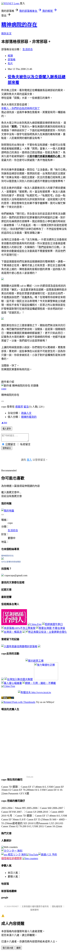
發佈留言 (7, 448)
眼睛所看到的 (29, 417)
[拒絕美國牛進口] (52, 624)
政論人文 (26, 413)
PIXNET (15, 906)
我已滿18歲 (8, 948)
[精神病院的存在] (2, 558)
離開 (18, 948)
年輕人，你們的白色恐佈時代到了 (20, 108)
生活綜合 (27, 49)
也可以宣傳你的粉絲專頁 (11, 562)
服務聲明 (34, 910)
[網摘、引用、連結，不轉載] (39, 683)
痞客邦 (19, 406)
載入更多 (7, 428)
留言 (26, 406)
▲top (4, 422)
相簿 (10, 55)
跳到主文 (6, 33)
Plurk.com (29, 776)
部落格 (11, 59)
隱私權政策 (57, 906)
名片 (10, 63)
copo (3, 388)
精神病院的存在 (19, 25)
